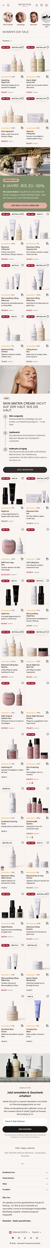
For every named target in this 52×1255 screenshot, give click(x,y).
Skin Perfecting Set (32, 769)
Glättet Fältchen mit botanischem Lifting (8, 882)
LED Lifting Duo (32, 563)
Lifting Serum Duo (31, 351)
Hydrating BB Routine (31, 823)
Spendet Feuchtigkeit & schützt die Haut (12, 771)
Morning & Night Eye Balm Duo (9, 1133)
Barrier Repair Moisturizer (32, 979)
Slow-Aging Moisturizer (6, 1235)
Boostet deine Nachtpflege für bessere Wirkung (37, 620)
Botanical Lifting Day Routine (9, 666)
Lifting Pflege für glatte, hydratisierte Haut (9, 671)
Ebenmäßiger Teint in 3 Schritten (34, 773)
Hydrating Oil (6, 767)
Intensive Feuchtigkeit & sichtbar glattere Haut (34, 138)
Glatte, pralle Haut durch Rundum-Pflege (10, 135)
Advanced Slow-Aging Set (7, 1082)
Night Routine (6, 927)
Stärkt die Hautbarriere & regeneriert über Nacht (35, 1240)
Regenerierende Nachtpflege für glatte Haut (11, 931)
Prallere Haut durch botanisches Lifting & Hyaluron (12, 253)
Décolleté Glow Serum (7, 1031)
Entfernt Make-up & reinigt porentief (35, 1189)
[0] (41, 5)
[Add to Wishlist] (22, 47)
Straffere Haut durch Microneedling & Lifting (9, 984)
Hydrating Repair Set (5, 81)
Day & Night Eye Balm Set (33, 666)
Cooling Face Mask (31, 1031)
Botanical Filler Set (32, 513)
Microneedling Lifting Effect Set (9, 300)
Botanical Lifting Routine (33, 928)
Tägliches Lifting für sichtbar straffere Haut (11, 356)
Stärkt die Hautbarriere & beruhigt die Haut (35, 984)
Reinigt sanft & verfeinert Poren (12, 826)
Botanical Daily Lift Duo (7, 351)
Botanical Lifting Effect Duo (33, 300)
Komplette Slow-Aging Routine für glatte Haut (37, 1087)
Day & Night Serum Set (31, 81)
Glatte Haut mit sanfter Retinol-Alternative (37, 86)
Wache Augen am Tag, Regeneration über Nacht (10, 1138)
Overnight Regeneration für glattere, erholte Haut (11, 618)
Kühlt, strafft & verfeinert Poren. (35, 1036)
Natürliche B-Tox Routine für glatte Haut (36, 933)
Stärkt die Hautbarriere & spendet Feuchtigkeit (10, 86)
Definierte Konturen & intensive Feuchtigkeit (12, 722)
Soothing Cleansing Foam (9, 823)
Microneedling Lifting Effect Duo (9, 979)
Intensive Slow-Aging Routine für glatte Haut (11, 1087)
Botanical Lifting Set (5, 248)
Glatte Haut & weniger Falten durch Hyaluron (36, 356)
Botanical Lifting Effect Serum (8, 877)
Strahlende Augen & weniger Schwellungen (11, 1189)
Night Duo (5, 614)
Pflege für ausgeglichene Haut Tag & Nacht (37, 722)
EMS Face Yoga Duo (7, 564)
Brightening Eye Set (6, 1184)
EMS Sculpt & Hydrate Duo (6, 717)
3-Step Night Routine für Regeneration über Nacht (10, 515)
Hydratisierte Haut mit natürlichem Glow (34, 828)
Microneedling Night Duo (32, 615)
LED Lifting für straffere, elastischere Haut (34, 566)
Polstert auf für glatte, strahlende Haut (9, 1240)
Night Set (5, 511)
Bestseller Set (32, 1132)
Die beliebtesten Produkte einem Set (35, 1136)
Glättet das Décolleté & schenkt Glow (12, 1036)
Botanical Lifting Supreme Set (33, 248)
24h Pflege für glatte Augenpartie (33, 671)
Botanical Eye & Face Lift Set (35, 877)
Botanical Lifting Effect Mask (33, 1235)
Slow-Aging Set (7, 132)
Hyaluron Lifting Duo (30, 133)
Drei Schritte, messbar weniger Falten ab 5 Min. (37, 253)
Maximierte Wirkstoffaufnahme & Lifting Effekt (12, 304)
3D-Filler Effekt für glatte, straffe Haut (35, 517)
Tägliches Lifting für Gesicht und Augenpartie (37, 882)
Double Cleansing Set (32, 1184)
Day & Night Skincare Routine (35, 717)
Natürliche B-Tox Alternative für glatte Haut (37, 304)
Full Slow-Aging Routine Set (32, 1082)
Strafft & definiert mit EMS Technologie (10, 569)
